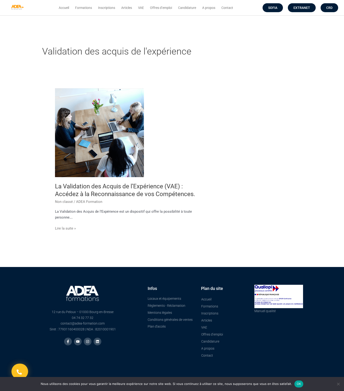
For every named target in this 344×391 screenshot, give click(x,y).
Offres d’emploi (161, 8)
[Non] (338, 384)
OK (299, 384)
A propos (208, 8)
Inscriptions (106, 8)
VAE (141, 8)
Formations (83, 8)
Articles (126, 8)
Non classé (64, 202)
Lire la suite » (65, 228)
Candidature (187, 8)
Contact (227, 8)
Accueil (64, 8)
